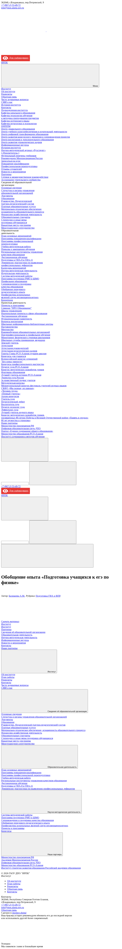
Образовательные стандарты (15, 217)
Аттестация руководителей (15, 348)
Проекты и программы (12, 305)
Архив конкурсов (10, 396)
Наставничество (9, 327)
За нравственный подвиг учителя (18, 380)
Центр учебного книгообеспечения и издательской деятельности (34, 131)
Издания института (11, 147)
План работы (7, 677)
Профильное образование (14, 281)
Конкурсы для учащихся (13, 356)
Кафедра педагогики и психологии (19, 123)
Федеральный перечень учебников (18, 155)
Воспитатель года (10, 404)
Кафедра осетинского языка (15, 121)
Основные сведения (11, 187)
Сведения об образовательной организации (23, 632)
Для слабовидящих (18, 58)
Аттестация (7, 345)
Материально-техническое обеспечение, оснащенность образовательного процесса (22, 210)
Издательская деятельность (15, 273)
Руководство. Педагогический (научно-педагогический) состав (17, 202)
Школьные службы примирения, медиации (23, 340)
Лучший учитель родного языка (17, 412)
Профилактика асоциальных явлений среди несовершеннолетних (20, 296)
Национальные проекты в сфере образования (24, 313)
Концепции (7, 300)
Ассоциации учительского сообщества (20, 179)
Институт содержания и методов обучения (22, 436)
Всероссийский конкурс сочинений (19, 359)
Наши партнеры (9, 423)
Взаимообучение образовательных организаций (25, 332)
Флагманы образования (13, 372)
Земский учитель (9, 343)
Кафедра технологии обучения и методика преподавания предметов (20, 116)
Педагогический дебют (13, 401)
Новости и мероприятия (13, 171)
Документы (7, 195)
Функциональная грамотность (16, 319)
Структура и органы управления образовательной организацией (17, 191)
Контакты (6, 107)
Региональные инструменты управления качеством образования (22, 253)
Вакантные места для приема (16, 225)
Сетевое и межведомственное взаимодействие (24, 177)
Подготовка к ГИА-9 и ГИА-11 (17, 260)
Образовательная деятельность (16, 635)
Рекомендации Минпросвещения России (22, 158)
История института (11, 105)
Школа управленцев (11, 310)
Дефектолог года (9, 409)
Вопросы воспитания (12, 321)
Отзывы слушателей (11, 169)
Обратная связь (9, 97)
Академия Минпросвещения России (19, 860)
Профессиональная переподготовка (19, 166)
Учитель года (8, 399)
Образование (7, 198)
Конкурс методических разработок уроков (22, 369)
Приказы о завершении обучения (18, 249)
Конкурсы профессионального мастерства (22, 364)
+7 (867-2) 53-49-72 (11, 5)
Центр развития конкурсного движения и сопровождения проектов (35, 137)
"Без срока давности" (12, 361)
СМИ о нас (6, 102)
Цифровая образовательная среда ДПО (21, 428)
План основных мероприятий (16, 236)
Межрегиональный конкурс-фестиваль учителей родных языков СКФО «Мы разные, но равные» (34, 387)
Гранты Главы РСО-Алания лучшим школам (23, 353)
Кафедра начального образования (18, 113)
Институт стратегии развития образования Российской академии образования (41, 868)
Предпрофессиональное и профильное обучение (25, 335)
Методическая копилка (13, 383)
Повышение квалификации (15, 163)
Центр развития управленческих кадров (21, 142)
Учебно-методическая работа (16, 246)
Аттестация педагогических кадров (19, 351)
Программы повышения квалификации (21, 238)
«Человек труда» (9, 391)
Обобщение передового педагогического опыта (13, 290)
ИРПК (4, 62)
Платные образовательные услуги (18, 206)
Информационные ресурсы (15, 145)
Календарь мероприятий (13, 268)
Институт (6, 89)
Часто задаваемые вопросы (15, 99)
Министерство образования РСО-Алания (22, 434)
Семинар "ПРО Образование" (16, 308)
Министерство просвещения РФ (17, 426)
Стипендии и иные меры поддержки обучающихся (14, 221)
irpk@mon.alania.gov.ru (12, 8)
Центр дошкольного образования (18, 129)
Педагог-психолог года (13, 407)
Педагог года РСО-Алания (14, 367)
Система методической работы (16, 276)
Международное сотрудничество (18, 228)
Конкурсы (6, 831)
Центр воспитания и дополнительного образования (27, 139)
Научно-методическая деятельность (19, 270)
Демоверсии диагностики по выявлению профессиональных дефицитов (22, 264)
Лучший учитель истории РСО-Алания (21, 375)
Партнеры (6, 174)
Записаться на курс (11, 161)
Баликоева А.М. (17, 596)
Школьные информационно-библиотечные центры (27, 324)
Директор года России (12, 377)
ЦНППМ (5, 126)
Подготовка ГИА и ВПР (48, 596)
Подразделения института (14, 110)
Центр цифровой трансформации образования (24, 134)
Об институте (8, 91)
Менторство (7, 329)
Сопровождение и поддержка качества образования (16, 285)
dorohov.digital (19, 913)
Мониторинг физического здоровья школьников (25, 337)
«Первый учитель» (10, 393)
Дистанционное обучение (14, 257)
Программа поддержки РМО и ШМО (20, 278)
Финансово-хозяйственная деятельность (21, 214)
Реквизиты (6, 94)
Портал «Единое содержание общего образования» (27, 431)
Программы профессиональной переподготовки (17, 242)
